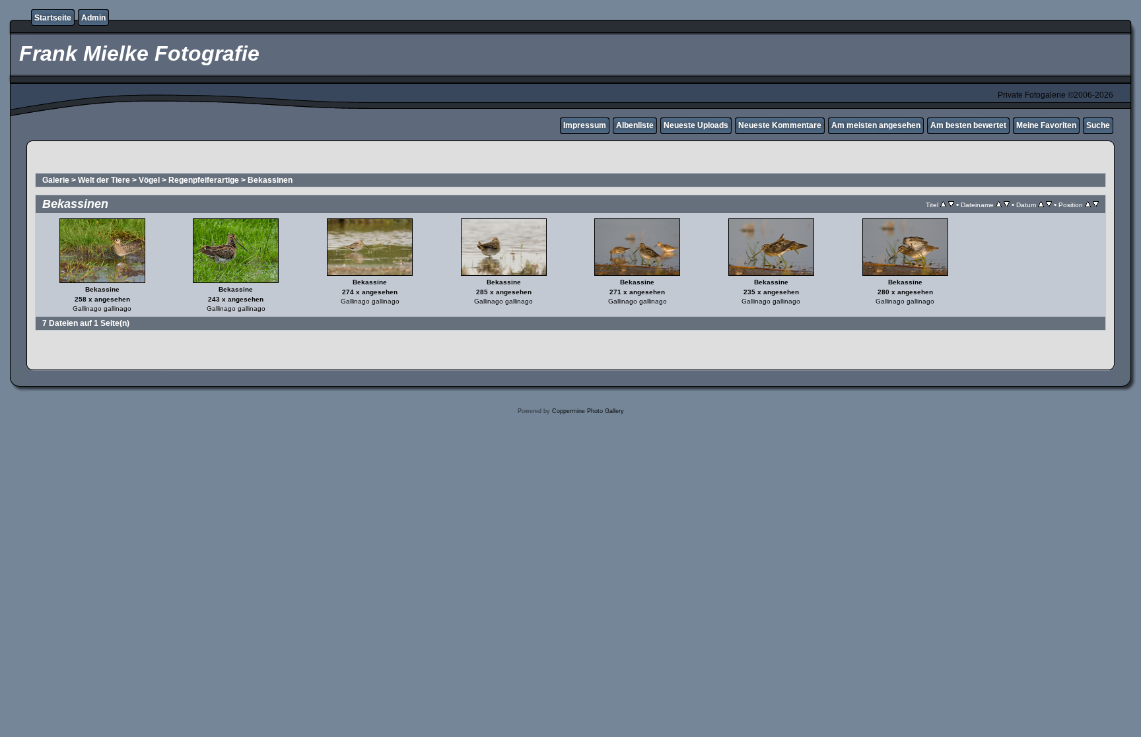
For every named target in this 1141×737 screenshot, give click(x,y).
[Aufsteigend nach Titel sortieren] (943, 204)
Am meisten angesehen (875, 125)
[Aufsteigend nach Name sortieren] (999, 204)
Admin (93, 17)
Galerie (55, 180)
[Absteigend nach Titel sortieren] (951, 204)
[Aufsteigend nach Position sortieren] (1088, 204)
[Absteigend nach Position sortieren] (1096, 204)
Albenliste (635, 125)
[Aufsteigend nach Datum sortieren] (1041, 204)
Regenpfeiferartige (203, 180)
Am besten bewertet (968, 125)
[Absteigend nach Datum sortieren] (1049, 204)
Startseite (52, 17)
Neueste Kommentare (779, 125)
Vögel (149, 180)
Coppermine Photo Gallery (588, 411)
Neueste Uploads (696, 125)
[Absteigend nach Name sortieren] (1007, 204)
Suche (1098, 125)
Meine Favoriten (1046, 125)
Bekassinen (270, 180)
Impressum (584, 125)
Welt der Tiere (104, 180)
